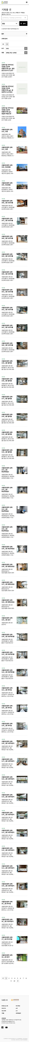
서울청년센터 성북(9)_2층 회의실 (7, 903)
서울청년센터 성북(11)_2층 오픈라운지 (8, 867)
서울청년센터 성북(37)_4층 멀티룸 (7, 397)
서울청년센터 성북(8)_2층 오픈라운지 (8, 920)
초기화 (25, 17)
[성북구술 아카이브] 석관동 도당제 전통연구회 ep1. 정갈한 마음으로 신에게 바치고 (8, 111)
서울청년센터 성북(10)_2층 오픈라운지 (8, 885)
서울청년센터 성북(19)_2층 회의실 (7, 724)
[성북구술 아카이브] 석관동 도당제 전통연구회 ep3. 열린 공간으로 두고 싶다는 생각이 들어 (8, 68)
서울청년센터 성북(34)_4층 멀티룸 (7, 451)
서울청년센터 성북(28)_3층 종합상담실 (8, 565)
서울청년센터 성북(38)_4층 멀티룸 (7, 380)
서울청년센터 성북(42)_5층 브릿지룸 (7, 308)
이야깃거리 (4, 1008)
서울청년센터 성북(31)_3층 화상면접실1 (7, 509)
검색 (24, 23)
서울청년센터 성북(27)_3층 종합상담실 (8, 583)
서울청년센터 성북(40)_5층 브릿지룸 (7, 344)
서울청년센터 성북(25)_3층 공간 (7, 619)
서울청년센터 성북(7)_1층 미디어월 (7, 938)
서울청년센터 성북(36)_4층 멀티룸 (7, 415)
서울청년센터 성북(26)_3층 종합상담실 (8, 601)
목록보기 (7, 44)
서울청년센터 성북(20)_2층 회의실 (7, 707)
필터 (3, 34)
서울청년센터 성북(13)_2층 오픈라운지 (8, 831)
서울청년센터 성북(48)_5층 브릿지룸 (7, 202)
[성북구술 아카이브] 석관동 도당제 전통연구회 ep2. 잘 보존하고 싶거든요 (8, 89)
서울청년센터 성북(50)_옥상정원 (7, 166)
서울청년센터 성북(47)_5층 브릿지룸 (7, 219)
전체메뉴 (27, 2)
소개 (16, 1008)
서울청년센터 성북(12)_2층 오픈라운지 (8, 849)
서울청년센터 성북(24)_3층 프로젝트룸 (8, 635)
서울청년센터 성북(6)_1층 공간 (7, 956)
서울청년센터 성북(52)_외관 (7, 130)
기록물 (3, 1013)
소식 (16, 1010)
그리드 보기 (3, 44)
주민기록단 (18, 1005)
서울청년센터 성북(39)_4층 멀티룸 (7, 362)
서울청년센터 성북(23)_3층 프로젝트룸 (8, 653)
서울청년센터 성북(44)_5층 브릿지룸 (7, 273)
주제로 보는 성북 (5, 1005)
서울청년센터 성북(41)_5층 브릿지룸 (7, 326)
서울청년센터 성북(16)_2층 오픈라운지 (8, 778)
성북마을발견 (18, 1013)
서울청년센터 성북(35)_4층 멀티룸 (7, 433)
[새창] (5, 1000)
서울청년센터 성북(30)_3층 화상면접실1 (7, 529)
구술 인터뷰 (4, 1010)
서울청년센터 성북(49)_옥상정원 (7, 184)
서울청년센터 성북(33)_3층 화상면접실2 (7, 470)
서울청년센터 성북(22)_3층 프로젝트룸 (8, 671)
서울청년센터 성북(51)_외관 (7, 148)
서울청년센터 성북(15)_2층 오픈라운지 (8, 796)
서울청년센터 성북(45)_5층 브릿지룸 (7, 255)
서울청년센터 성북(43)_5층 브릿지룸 (7, 291)
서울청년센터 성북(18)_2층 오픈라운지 (8, 742)
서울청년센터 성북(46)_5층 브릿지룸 (7, 237)
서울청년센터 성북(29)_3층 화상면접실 (8, 548)
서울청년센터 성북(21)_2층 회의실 (7, 689)
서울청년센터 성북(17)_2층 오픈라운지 (8, 760)
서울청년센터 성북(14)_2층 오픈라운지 (8, 813)
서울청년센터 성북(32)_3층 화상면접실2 (7, 489)
